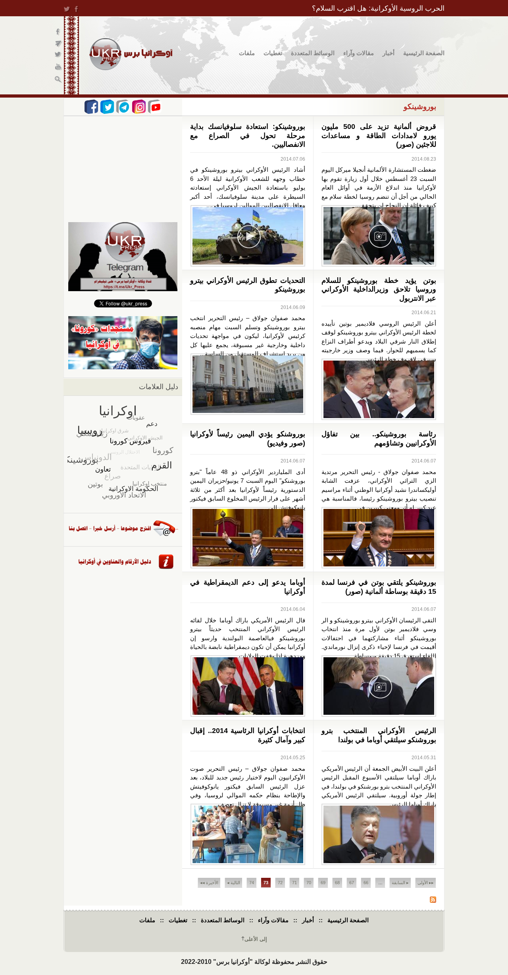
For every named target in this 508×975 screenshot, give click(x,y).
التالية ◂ (233, 882)
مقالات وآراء (358, 53)
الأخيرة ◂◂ (209, 882)
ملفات (247, 53)
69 (323, 882)
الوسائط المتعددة (313, 53)
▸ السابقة (400, 882)
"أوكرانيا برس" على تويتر (58, 56)
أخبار (388, 53)
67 (351, 882)
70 (308, 882)
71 (294, 882)
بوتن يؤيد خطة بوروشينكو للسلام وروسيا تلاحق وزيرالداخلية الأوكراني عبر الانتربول (379, 289)
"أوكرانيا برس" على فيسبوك (58, 32)
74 (251, 882)
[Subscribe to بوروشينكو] (433, 900)
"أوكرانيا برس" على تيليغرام (58, 44)
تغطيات (273, 53)
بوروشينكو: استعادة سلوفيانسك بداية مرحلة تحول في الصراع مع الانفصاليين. (247, 135)
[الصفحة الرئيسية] (130, 54)
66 (366, 882)
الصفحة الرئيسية (423, 53)
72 (280, 882)
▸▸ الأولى (426, 882)
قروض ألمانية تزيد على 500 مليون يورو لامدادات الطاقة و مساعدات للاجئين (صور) (379, 135)
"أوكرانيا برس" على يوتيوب (58, 67)
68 (337, 882)
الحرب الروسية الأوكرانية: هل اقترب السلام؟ (378, 8)
